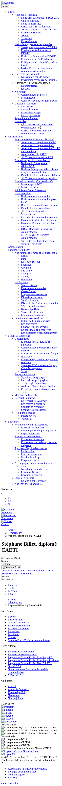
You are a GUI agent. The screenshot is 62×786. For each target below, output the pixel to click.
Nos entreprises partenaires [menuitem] (28, 483)
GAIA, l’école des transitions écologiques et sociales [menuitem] (36, 69)
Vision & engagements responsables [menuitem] (33, 44)
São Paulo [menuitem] (26, 270)
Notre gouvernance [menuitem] (31, 23)
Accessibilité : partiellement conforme (27, 768)
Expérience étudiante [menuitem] (19, 249)
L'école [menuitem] (12, 11)
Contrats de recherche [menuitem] (32, 406)
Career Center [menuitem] (28, 291)
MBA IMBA (14, 675)
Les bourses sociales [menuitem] (31, 454)
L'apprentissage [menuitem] (29, 85)
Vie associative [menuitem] (29, 285)
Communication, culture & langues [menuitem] (39, 347)
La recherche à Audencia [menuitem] (34, 400)
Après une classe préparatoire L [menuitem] (37, 145)
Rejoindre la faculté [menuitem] (25, 412)
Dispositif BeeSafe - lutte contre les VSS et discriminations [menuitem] (39, 305)
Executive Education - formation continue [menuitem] (36, 217)
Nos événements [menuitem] (29, 109)
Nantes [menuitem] (24, 255)
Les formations (15, 619)
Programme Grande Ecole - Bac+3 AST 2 (30, 663)
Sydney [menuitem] (25, 276)
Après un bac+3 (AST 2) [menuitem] (34, 154)
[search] (2, 493)
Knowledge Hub (16, 692)
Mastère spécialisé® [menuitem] (31, 184)
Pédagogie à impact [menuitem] (25, 374)
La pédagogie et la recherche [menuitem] (36, 329)
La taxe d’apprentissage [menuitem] (33, 480)
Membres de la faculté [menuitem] (26, 395)
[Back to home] (7, 2)
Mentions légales (16, 774)
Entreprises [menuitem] (14, 421)
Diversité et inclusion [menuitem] (32, 297)
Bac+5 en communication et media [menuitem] (39, 205)
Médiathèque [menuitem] (28, 97)
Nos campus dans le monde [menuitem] (35, 77)
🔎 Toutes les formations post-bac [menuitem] (39, 178)
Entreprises (14, 631)
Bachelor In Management (21, 651)
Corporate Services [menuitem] (31, 472)
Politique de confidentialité (22, 771)
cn (9, 504)
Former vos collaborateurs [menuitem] (28, 436)
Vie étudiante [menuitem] (21, 282)
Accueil (12, 529)
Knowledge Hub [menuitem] (30, 309)
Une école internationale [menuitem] (27, 74)
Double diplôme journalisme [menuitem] (36, 208)
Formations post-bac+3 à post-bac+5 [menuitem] (34, 181)
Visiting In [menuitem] (26, 418)
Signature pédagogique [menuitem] (33, 377)
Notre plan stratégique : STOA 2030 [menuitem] (40, 17)
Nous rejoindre (15, 698)
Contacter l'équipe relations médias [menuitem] (39, 100)
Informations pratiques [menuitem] (32, 315)
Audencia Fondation (18, 689)
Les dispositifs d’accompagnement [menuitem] (39, 332)
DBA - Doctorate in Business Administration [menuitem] (36, 230)
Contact (12, 637)
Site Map (12, 777)
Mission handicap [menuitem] (30, 457)
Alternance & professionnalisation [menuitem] (32, 82)
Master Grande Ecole (19, 622)
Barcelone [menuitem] (26, 279)
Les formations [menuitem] (15, 136)
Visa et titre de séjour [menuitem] (32, 312)
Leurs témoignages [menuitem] (31, 112)
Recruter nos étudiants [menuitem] (32, 427)
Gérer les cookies (10, 783)
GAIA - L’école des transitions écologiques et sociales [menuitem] (37, 132)
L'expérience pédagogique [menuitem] (35, 380)
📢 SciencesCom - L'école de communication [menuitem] (30, 192)
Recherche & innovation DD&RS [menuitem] (39, 56)
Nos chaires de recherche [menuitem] (34, 469)
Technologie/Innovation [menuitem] (33, 383)
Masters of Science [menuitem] (31, 187)
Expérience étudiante (19, 625)
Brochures (13, 634)
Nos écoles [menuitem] (20, 121)
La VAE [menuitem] (25, 88)
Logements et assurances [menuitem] (34, 294)
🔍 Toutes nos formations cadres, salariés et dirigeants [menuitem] (38, 242)
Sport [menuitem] (24, 371)
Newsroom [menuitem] (20, 91)
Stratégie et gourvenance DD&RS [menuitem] (39, 47)
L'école (12, 616)
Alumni (12, 686)
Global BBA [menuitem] (28, 166)
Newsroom (14, 695)
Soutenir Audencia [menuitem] (24, 478)
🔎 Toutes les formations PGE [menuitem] (37, 157)
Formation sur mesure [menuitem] (32, 439)
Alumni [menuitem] (25, 35)
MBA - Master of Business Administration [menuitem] (35, 236)
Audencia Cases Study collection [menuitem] (38, 386)
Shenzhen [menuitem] (26, 264)
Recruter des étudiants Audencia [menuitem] (31, 424)
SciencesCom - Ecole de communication (29, 640)
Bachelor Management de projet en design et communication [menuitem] (39, 171)
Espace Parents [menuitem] (29, 41)
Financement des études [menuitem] (33, 288)
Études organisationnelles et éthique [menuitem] (39, 353)
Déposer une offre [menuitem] (30, 433)
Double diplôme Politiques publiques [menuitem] (40, 175)
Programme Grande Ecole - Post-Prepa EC (30, 657)
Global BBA (14, 666)
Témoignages (15, 532)
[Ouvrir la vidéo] (11, 567)
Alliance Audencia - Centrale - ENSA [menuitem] (41, 29)
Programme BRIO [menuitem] (30, 460)
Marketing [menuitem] (26, 356)
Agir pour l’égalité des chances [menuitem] (31, 448)
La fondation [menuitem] (28, 451)
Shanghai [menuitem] (26, 273)
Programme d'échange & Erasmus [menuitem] (39, 79)
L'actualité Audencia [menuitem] (25, 103)
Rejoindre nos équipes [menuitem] (26, 118)
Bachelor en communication (22, 654)
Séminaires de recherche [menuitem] (33, 409)
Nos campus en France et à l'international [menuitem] (36, 252)
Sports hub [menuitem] (26, 38)
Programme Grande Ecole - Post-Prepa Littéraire (33, 660)
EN (10, 501)
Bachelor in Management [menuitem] (34, 163)
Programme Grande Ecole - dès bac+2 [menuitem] (34, 139)
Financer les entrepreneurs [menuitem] (34, 326)
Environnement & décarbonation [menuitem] (38, 59)
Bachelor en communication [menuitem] (35, 196)
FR (9, 498)
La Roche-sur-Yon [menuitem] (31, 261)
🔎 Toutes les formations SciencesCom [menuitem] (34, 213)
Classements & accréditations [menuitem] (36, 26)
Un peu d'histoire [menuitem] (30, 20)
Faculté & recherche (18, 628)
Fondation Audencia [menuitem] (31, 32)
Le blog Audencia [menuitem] (30, 115)
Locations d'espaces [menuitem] (31, 475)
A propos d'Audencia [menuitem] (26, 14)
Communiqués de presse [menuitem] (34, 94)
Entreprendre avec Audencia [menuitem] (29, 318)
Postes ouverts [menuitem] (28, 415)
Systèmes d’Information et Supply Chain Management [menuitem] (39, 367)
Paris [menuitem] (23, 258)
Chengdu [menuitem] (26, 267)
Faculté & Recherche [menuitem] (19, 335)
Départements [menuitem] (22, 338)
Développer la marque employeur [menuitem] (38, 430)
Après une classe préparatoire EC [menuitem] (38, 142)
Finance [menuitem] (25, 350)
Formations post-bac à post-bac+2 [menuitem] (32, 160)
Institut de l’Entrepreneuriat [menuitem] (35, 321)
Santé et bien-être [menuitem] (30, 300)
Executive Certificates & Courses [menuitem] (38, 220)
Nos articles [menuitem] (27, 106)
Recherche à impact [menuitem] (25, 398)
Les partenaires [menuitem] (29, 323)
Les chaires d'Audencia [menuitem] (33, 403)
